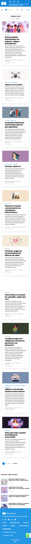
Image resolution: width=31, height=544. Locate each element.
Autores (7, 120)
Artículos (26, 522)
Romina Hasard (8, 363)
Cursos (4, 522)
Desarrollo (8, 164)
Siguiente (15, 463)
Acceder (28, 10)
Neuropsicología (20, 385)
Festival (4, 525)
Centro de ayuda (24, 525)
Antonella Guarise (8, 141)
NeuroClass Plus (14, 522)
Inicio (13, 18)
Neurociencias (9, 385)
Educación (8, 203)
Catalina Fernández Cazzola (11, 181)
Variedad (13, 120)
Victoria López (8, 227)
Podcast (13, 525)
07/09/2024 (23, 227)
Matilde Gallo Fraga (9, 270)
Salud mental (14, 82)
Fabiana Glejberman (9, 97)
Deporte (7, 82)
